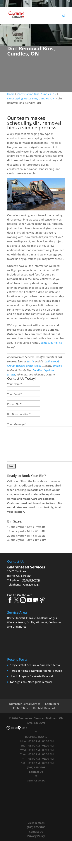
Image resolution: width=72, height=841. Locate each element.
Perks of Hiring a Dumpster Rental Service (36, 670)
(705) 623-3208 (36, 722)
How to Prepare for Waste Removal (31, 676)
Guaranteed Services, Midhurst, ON (40, 718)
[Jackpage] (42, 600)
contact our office (51, 342)
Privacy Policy (36, 836)
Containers (52, 704)
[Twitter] (16, 600)
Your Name (15, 384)
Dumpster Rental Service (24, 704)
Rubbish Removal (44, 708)
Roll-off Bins (20, 708)
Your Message (16, 424)
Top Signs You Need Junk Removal (31, 682)
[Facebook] (10, 600)
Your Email (14, 394)
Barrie (30, 361)
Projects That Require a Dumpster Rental (35, 665)
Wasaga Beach (24, 365)
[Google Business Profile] (36, 600)
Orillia (11, 365)
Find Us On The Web (19, 595)
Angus (37, 365)
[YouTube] (29, 600)
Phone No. (14, 404)
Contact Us (36, 772)
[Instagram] (23, 600)
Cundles (37, 370)
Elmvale (57, 365)
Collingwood (51, 361)
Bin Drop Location (19, 414)
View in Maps (36, 823)
